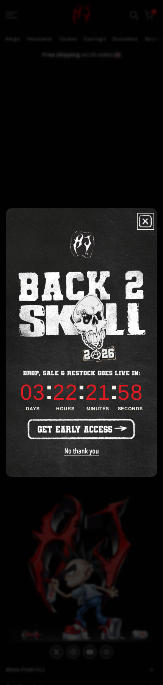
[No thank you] (81, 451)
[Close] (145, 221)
